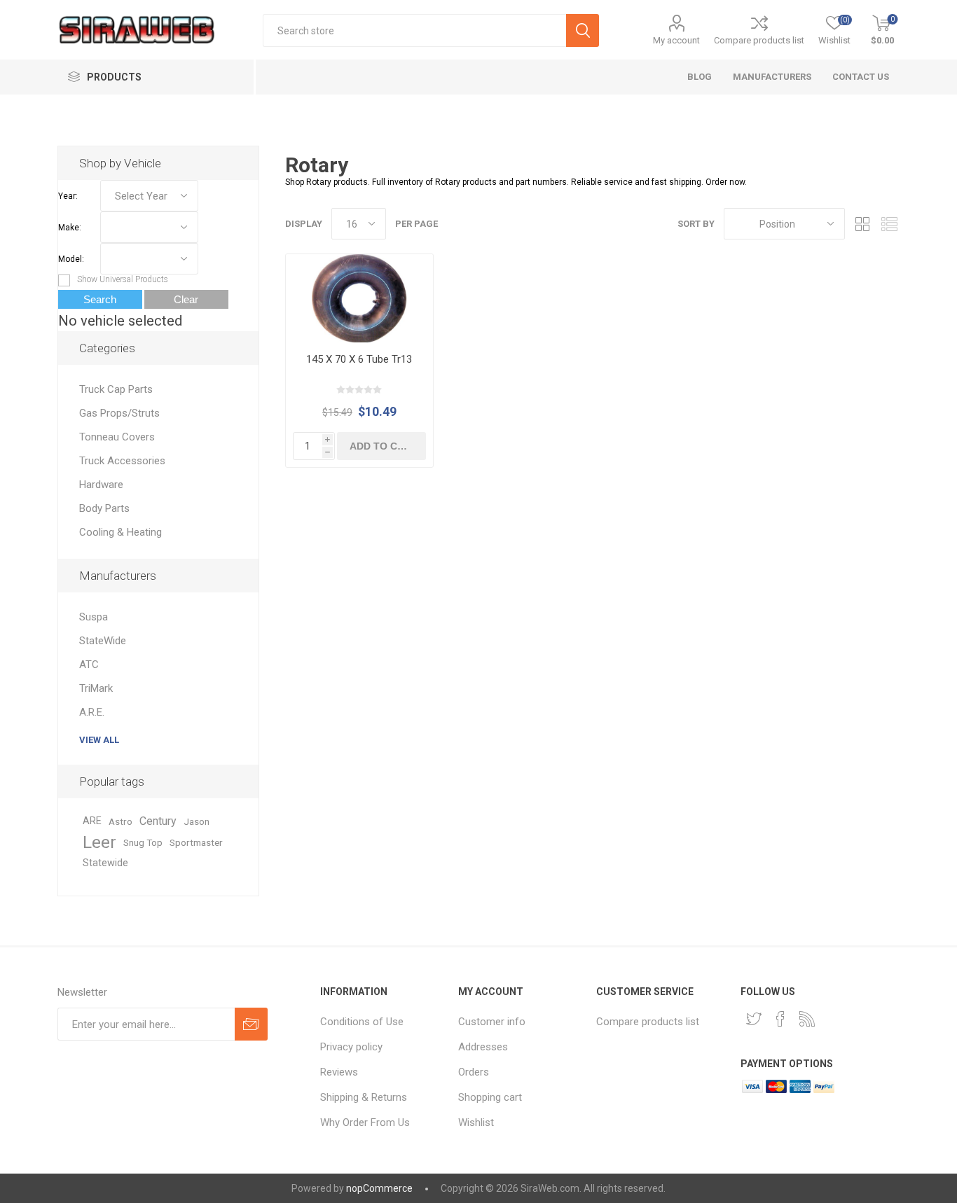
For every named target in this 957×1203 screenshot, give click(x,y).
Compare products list (759, 40)
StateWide (102, 640)
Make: (69, 227)
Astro (120, 821)
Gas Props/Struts (119, 413)
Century (158, 821)
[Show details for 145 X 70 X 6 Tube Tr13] (360, 298)
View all (99, 740)
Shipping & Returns (363, 1097)
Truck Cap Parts (116, 389)
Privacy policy (351, 1047)
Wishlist (476, 1122)
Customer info (491, 1021)
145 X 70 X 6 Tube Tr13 (359, 359)
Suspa (93, 617)
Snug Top (143, 842)
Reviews (339, 1072)
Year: (68, 196)
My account (676, 40)
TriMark (96, 688)
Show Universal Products (122, 279)
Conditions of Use (362, 1021)
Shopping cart (490, 1097)
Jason (196, 821)
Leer (99, 842)
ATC (89, 664)
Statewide (105, 863)
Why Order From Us (365, 1122)
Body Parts (104, 508)
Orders (473, 1072)
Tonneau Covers (117, 437)
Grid (862, 223)
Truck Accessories (122, 460)
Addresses (483, 1047)
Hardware (101, 484)
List (889, 223)
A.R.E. (91, 712)
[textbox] (415, 30)
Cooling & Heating (120, 532)
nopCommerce (379, 1188)
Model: (71, 259)
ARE (92, 821)
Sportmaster (196, 842)
